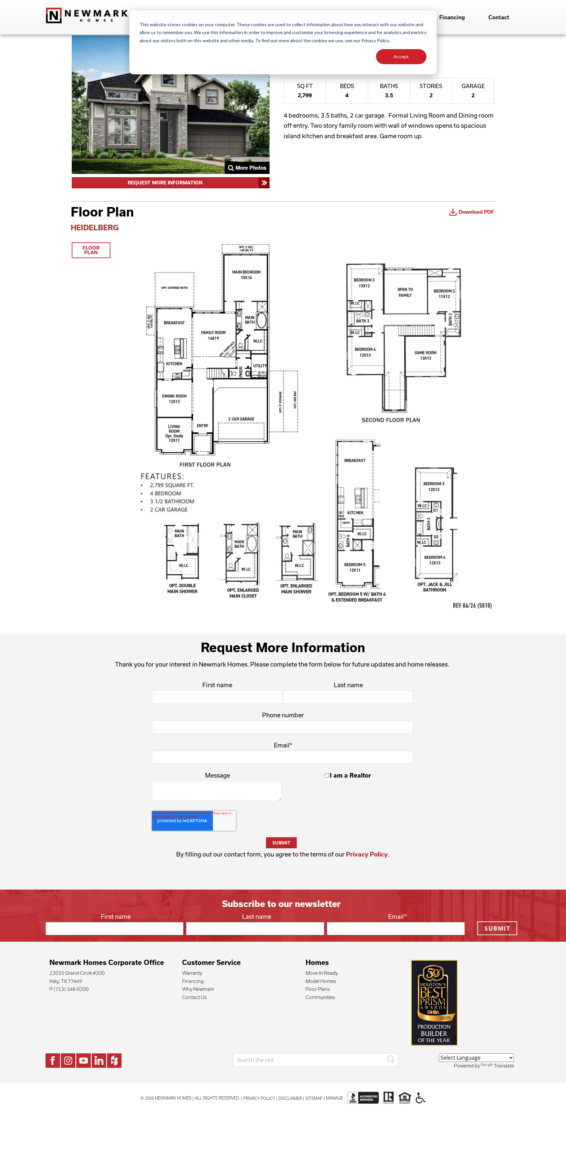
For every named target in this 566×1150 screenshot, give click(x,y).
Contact (498, 17)
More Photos (251, 168)
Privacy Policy (367, 854)
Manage (334, 1098)
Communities (320, 997)
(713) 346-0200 (71, 989)
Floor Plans (318, 989)
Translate (504, 1065)
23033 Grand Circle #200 (77, 973)
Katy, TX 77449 (65, 981)
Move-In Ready (322, 973)
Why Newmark (198, 989)
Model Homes (321, 981)
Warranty (192, 973)
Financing (452, 17)
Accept (401, 56)
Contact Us (194, 997)
